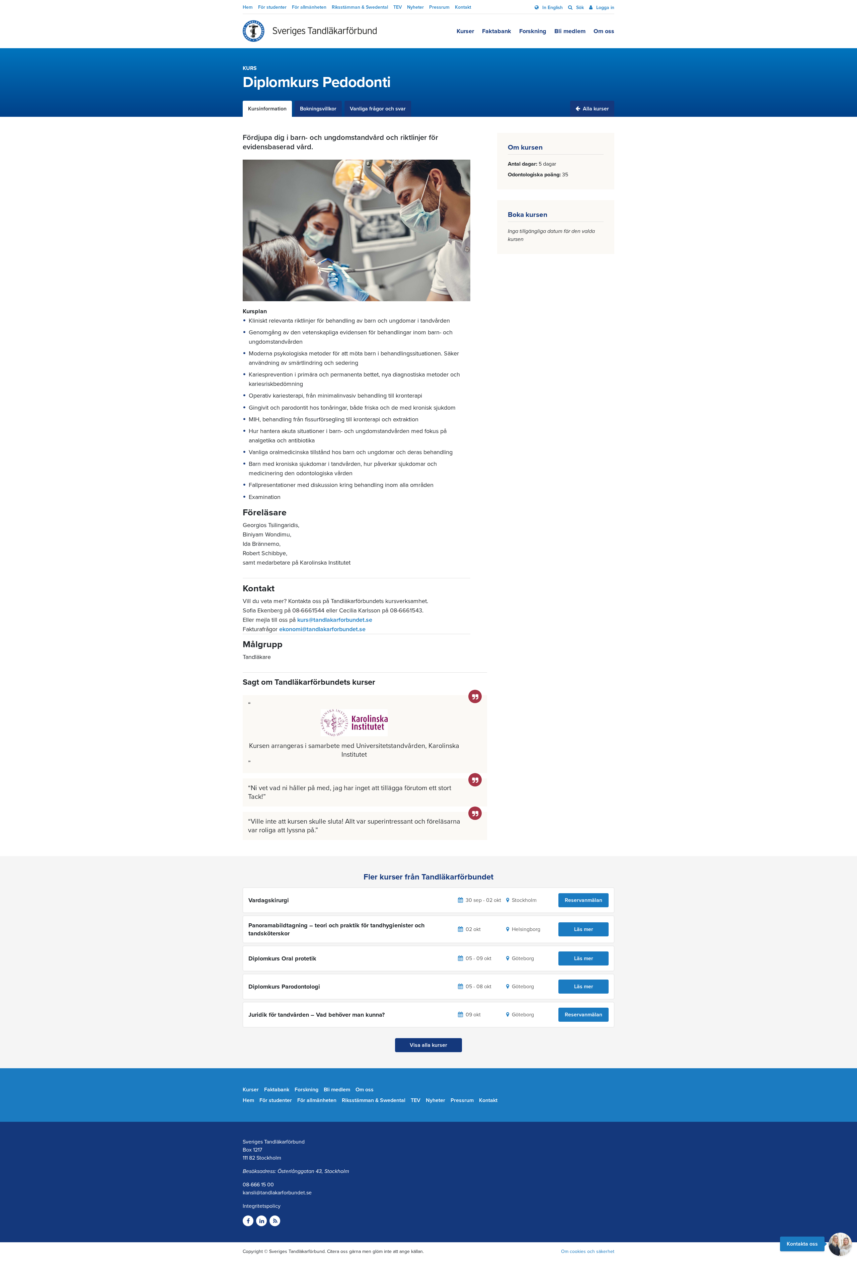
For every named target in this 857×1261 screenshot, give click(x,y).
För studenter (272, 7)
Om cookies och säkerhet (587, 1251)
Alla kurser (595, 108)
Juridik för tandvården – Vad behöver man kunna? (316, 1014)
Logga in (604, 7)
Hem (248, 7)
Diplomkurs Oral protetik (282, 958)
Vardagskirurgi (268, 900)
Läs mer (583, 929)
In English (552, 7)
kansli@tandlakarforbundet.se (277, 1192)
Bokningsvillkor (318, 108)
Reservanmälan (583, 900)
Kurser (465, 31)
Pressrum (439, 7)
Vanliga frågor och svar (378, 108)
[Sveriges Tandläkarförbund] (310, 31)
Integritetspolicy (262, 1206)
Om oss (604, 31)
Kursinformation (267, 108)
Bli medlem (570, 31)
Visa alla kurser (428, 1045)
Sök (579, 7)
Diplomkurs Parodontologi (284, 986)
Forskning (532, 31)
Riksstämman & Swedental (360, 7)
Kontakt (463, 7)
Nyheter (415, 7)
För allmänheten (309, 7)
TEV (397, 7)
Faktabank (496, 31)
